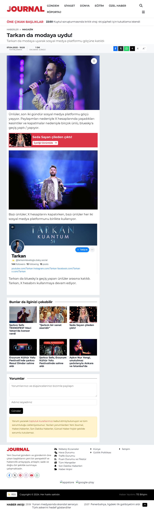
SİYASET (69, 5)
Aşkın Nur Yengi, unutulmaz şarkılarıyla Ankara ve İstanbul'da (81, 362)
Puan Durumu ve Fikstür (72, 459)
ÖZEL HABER (117, 5)
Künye (96, 449)
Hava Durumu (67, 452)
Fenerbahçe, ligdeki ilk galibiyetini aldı (115, 504)
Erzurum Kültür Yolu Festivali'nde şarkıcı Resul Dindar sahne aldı (22, 362)
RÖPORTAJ (54, 12)
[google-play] (85, 482)
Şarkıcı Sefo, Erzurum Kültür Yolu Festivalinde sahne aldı (52, 362)
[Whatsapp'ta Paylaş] (126, 48)
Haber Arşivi (65, 469)
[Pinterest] (20, 475)
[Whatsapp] (37, 475)
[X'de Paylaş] (120, 48)
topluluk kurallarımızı (41, 421)
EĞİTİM (99, 5)
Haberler (12, 29)
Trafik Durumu (67, 455)
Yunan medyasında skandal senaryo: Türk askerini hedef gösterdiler (55, 506)
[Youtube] (31, 475)
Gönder (16, 410)
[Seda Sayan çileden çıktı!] (83, 314)
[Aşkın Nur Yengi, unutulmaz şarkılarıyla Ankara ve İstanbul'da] (83, 346)
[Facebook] (9, 475)
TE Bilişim (141, 494)
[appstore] (67, 482)
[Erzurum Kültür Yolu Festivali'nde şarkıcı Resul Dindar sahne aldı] (23, 346)
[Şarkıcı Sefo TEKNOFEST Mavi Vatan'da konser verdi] (23, 314)
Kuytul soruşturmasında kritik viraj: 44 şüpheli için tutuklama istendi (93, 21)
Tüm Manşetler (67, 462)
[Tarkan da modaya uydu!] (53, 82)
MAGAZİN (27, 29)
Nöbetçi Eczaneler (69, 449)
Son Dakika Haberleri (70, 466)
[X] (14, 475)
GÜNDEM (53, 5)
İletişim (126, 449)
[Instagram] (25, 475)
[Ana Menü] (142, 12)
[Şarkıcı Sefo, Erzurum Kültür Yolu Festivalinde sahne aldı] (53, 346)
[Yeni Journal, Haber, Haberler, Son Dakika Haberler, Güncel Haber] (25, 8)
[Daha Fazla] (132, 48)
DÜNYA (85, 5)
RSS (13, 494)
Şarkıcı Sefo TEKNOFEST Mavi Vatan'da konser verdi (20, 329)
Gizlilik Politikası (102, 452)
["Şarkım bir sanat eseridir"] (53, 314)
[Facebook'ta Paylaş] (115, 48)
